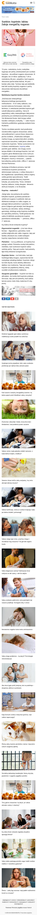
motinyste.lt (31, 902)
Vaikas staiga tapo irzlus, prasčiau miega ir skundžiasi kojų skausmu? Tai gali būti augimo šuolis (16, 541)
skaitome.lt (5, 902)
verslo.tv (13, 900)
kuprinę (22, 146)
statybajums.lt (6, 900)
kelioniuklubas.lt (21, 900)
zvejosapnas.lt (23, 902)
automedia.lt (30, 900)
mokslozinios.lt (13, 902)
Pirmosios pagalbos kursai (19, 907)
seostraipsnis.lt (18, 904)
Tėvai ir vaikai (5, 17)
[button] (31, 2)
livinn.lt (29, 907)
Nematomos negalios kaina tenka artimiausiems (17, 629)
